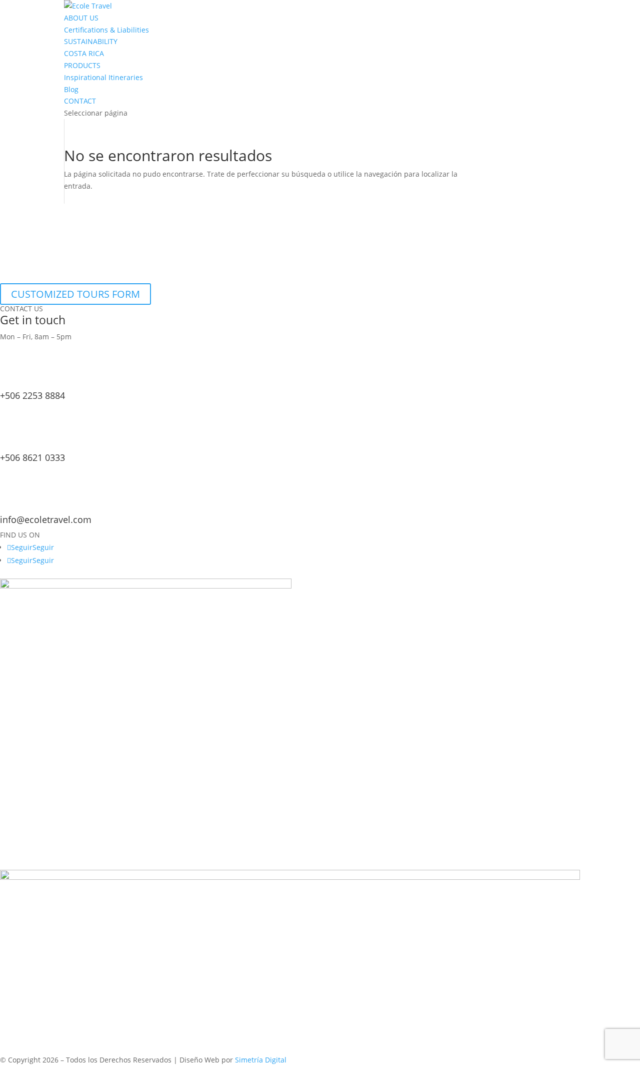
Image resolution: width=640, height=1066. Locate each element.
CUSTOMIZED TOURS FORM (75, 294)
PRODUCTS (82, 65)
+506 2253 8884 (32, 395)
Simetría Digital (260, 1059)
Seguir (43, 547)
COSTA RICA (84, 53)
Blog (71, 89)
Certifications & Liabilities (106, 30)
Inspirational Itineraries (103, 77)
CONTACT (80, 101)
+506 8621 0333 (32, 457)
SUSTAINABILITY (91, 41)
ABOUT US (81, 18)
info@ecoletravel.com (46, 519)
